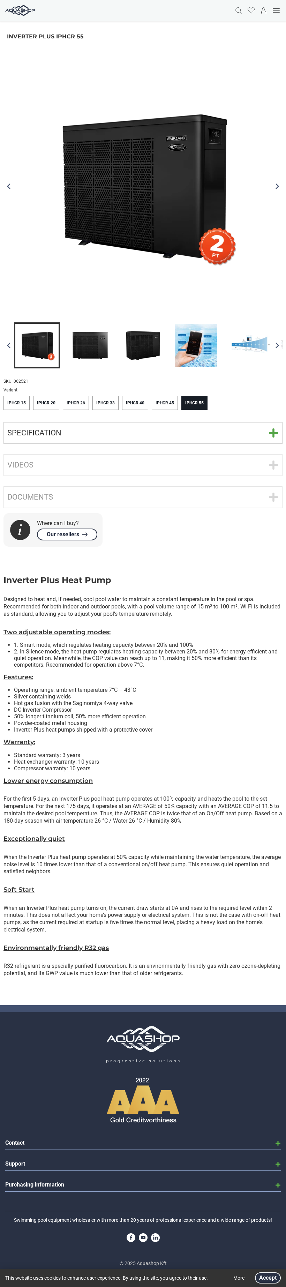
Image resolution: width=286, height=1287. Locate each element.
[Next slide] (277, 345)
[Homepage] (19, 10)
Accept (268, 1277)
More (238, 1278)
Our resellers (63, 534)
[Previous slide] (8, 345)
